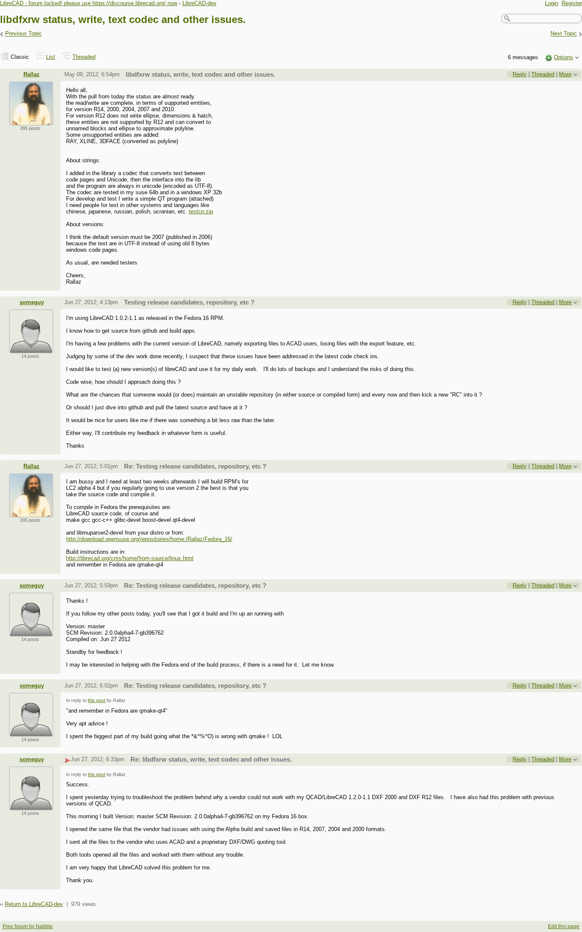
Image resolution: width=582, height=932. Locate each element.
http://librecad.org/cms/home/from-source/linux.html (129, 558)
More (565, 74)
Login (551, 3)
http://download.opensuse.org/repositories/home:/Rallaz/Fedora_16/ (149, 539)
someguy (32, 302)
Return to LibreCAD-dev (34, 904)
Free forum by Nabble (28, 926)
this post (96, 700)
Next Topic (563, 34)
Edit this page (563, 926)
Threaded (83, 57)
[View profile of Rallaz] (31, 120)
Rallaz (31, 74)
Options (563, 57)
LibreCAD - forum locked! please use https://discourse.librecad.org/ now (88, 3)
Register (572, 3)
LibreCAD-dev (199, 3)
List (50, 57)
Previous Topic (23, 34)
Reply (520, 74)
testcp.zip (201, 211)
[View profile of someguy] (31, 348)
